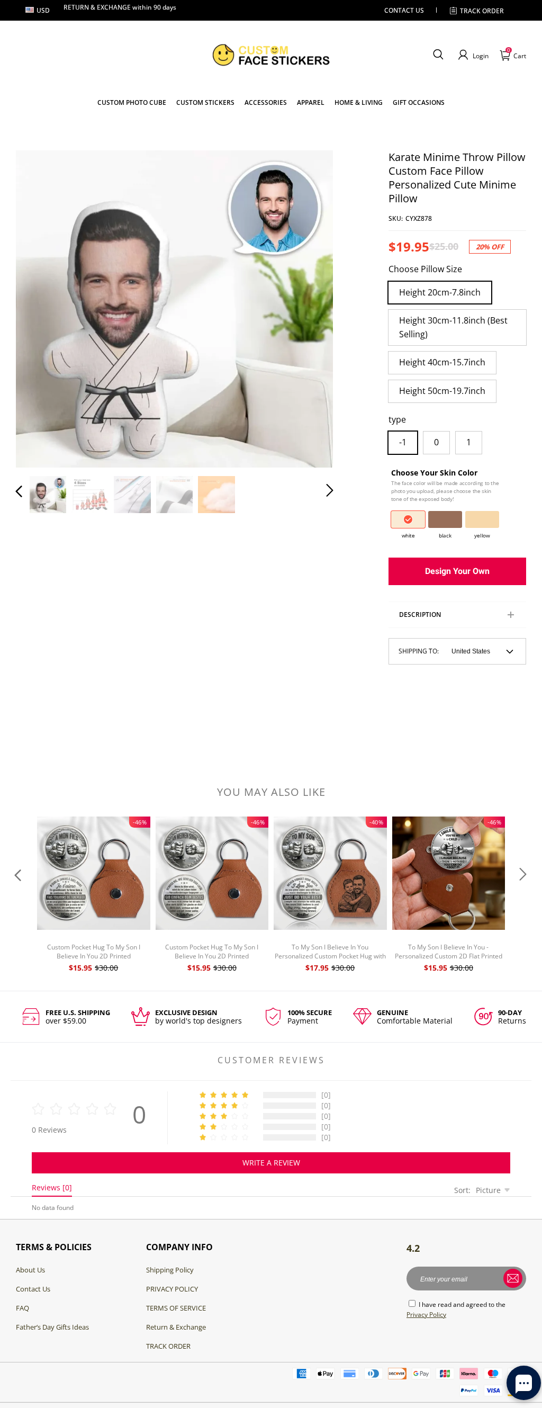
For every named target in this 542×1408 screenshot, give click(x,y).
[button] (438, 55)
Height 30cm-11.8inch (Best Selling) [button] (453, 327)
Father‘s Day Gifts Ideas (52, 1327)
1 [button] (468, 442)
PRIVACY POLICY (172, 1289)
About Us (30, 1270)
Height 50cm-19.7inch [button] (442, 391)
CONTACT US (404, 10)
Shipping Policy (170, 1270)
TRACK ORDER (168, 1346)
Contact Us (33, 1289)
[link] (205, 102)
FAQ (22, 1308)
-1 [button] (402, 442)
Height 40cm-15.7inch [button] (442, 362)
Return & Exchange (176, 1327)
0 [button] (436, 442)
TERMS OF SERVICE (176, 1308)
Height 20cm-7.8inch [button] (440, 292)
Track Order (482, 10)
